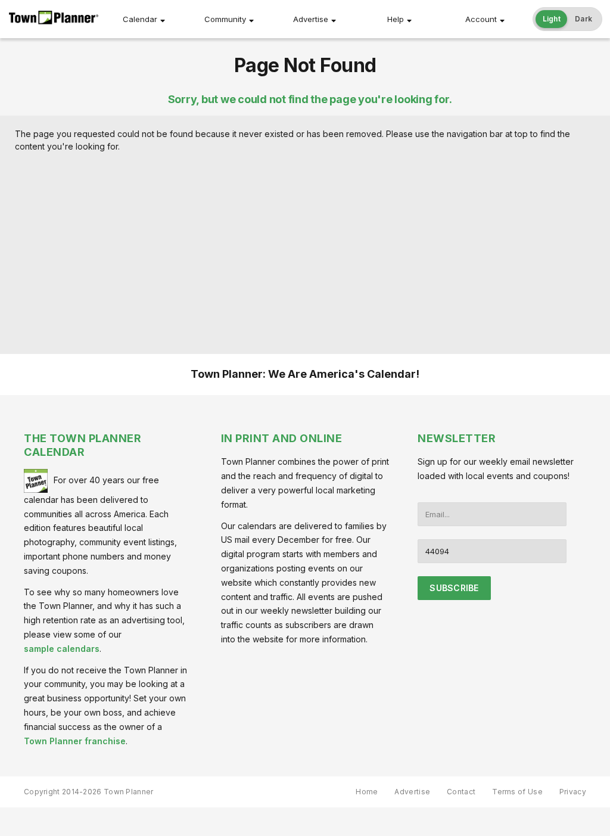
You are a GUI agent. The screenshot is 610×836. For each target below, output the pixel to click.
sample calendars (61, 649)
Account (481, 19)
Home (367, 791)
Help (395, 19)
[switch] (568, 19)
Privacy (572, 791)
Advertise (310, 19)
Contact (461, 791)
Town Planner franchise (75, 741)
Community (225, 19)
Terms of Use (517, 791)
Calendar (140, 19)
